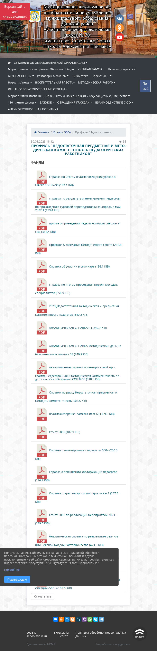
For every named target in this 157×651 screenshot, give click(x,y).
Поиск (145, 86)
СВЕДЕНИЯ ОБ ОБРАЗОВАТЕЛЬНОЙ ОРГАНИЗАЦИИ (49, 63)
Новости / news (18, 82)
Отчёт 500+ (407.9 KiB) (64, 432)
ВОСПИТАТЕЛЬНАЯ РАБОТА (54, 82)
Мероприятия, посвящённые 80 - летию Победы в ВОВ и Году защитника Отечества (67, 96)
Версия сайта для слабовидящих (15, 11)
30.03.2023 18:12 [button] (42, 141)
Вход (57, 632)
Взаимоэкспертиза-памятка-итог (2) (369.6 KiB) (81, 414)
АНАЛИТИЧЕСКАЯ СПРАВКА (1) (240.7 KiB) (77, 328)
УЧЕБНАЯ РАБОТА (90, 69)
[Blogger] (72, 619)
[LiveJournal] (78, 619)
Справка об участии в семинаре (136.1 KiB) (79, 266)
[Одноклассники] (61, 619)
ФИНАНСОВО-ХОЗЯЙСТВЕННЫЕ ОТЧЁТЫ (36, 89)
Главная (43, 132)
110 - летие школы (21, 102)
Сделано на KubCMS (41, 644)
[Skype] (95, 619)
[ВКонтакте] (55, 619)
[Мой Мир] (67, 619)
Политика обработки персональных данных (100, 634)
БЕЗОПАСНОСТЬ (19, 76)
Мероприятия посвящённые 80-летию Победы (41, 69)
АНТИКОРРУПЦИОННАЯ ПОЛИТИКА (33, 109)
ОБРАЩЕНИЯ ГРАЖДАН (73, 102)
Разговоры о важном (51, 76)
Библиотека (80, 76)
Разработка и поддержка (113, 644)
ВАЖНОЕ (46, 102)
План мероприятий (121, 69)
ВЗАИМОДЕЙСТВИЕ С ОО (113, 102)
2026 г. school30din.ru (37, 634)
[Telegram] (101, 619)
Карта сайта (64, 634)
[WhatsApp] (89, 619)
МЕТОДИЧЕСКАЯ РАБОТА (95, 82)
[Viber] (84, 619)
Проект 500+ (100, 76)
